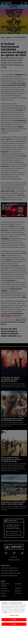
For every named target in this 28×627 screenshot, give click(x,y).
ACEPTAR (14, 624)
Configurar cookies (14, 615)
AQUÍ (5, 612)
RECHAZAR (14, 619)
